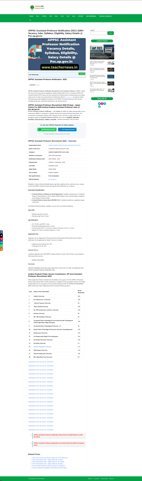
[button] (30, 20)
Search (92, 30)
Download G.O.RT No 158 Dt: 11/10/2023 (40, 418)
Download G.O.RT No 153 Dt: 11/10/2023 (40, 398)
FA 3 (62, 16)
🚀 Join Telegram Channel (67, 129)
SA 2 (73, 16)
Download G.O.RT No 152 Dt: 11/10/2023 (40, 394)
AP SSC (80, 16)
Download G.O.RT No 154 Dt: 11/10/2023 (40, 402)
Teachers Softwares (105, 16)
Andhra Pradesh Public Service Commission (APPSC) (64, 145)
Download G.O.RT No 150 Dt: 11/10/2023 (40, 386)
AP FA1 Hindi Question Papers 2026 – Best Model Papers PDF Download (97, 69)
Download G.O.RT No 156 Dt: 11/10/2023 (40, 410)
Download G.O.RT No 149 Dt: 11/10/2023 (40, 382)
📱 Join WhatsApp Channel (47, 129)
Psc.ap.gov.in (68, 97)
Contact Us (96, 478)
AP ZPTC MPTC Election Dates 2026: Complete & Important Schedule (97, 63)
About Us (90, 478)
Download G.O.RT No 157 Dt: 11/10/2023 (40, 414)
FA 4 (68, 16)
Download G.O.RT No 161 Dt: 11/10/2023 (40, 430)
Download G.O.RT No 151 (40, 390)
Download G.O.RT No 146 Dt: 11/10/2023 (40, 370)
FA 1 (37, 16)
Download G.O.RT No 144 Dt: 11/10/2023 (40, 362)
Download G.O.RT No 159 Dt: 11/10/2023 (40, 422)
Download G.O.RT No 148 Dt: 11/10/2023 (40, 378)
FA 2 (50, 16)
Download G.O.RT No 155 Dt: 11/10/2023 (40, 406)
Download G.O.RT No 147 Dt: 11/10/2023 (40, 374)
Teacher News (40, 478)
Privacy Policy (104, 478)
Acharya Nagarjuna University (42, 346)
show (38, 85)
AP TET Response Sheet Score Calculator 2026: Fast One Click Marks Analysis (101, 57)
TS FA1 (44, 16)
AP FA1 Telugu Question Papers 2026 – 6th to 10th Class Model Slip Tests (98, 83)
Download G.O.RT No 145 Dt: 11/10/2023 (40, 366)
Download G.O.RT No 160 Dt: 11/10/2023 (40, 426)
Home (31, 16)
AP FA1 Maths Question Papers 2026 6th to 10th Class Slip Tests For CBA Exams (97, 76)
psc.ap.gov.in (52, 179)
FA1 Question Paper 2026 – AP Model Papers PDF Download (97, 89)
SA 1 (56, 16)
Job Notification (91, 16)
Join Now (82, 73)
